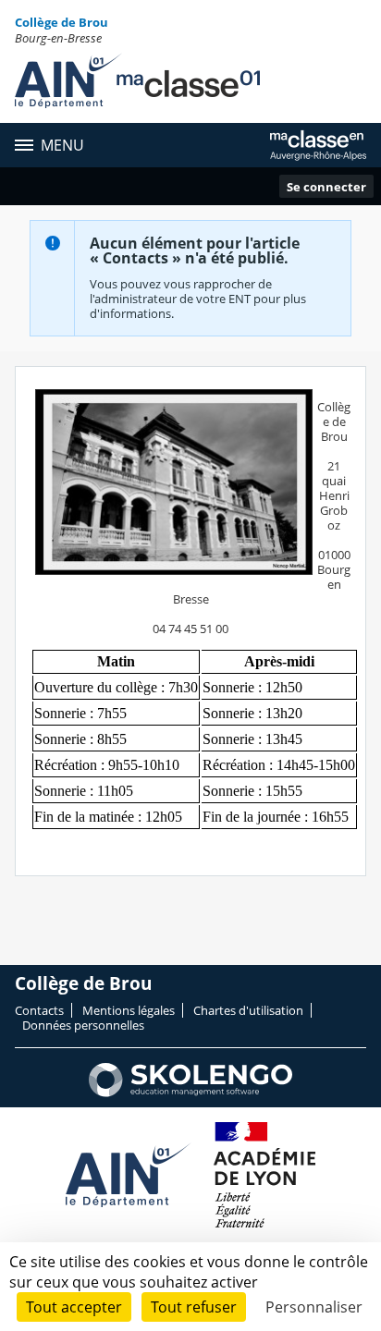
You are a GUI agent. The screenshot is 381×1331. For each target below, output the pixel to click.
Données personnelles (83, 1025)
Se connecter (326, 186)
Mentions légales (128, 1010)
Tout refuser (194, 1307)
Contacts (39, 1010)
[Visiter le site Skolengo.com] (190, 1092)
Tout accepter (74, 1307)
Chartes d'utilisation (248, 1010)
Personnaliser (314, 1307)
